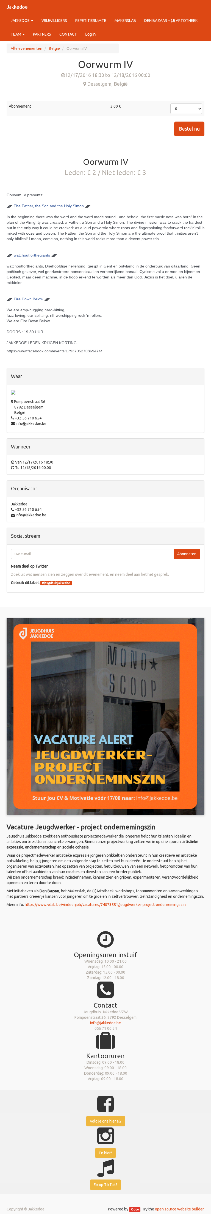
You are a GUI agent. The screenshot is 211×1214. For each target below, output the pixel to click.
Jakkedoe (17, 7)
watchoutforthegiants (32, 255)
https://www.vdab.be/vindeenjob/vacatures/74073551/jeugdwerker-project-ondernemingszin (105, 904)
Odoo (135, 1209)
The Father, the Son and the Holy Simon (49, 206)
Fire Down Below (28, 299)
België (54, 48)
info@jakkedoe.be (105, 1023)
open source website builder (179, 1209)
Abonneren (186, 554)
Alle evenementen (26, 48)
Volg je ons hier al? (105, 1121)
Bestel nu (189, 128)
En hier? (105, 1153)
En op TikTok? (105, 1185)
